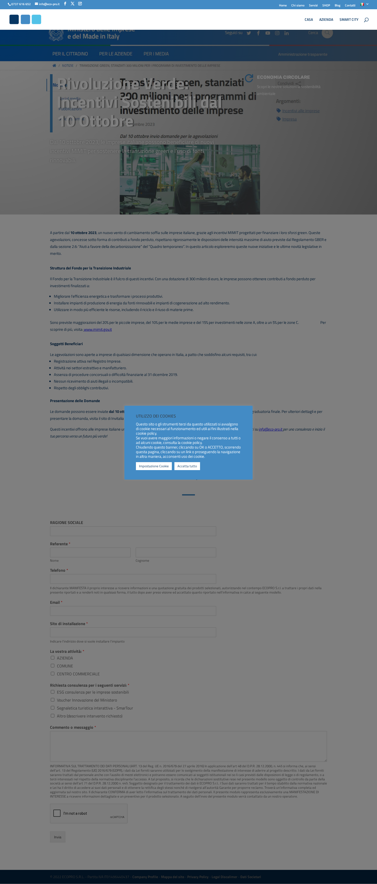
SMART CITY (349, 20)
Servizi (313, 6)
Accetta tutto (187, 466)
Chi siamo (297, 6)
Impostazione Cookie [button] (154, 466)
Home (283, 6)
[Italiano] (364, 5)
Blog (337, 6)
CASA (309, 20)
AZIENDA (326, 20)
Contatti (350, 6)
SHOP (326, 6)
